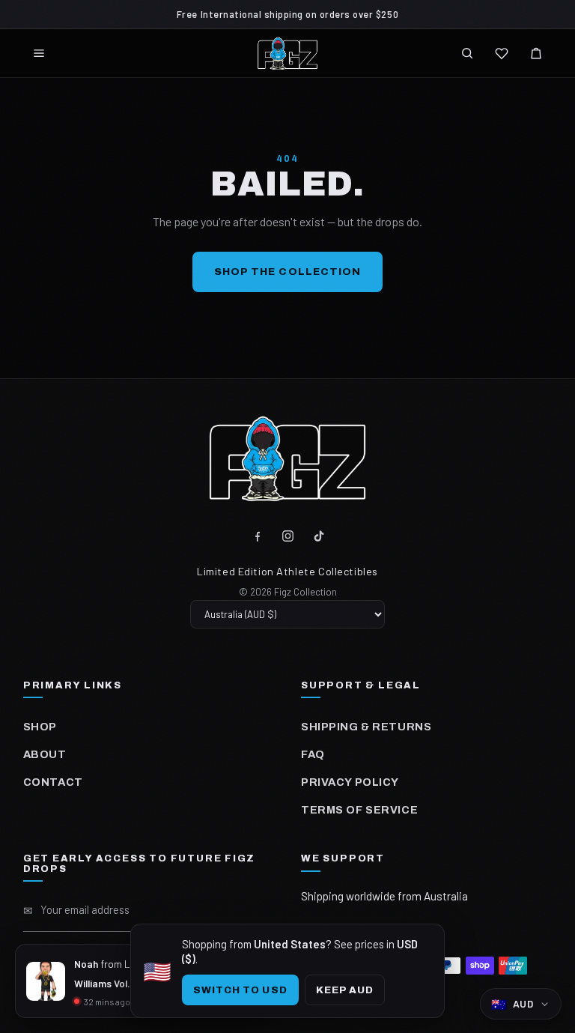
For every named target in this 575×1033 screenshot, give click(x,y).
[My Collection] (501, 53)
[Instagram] (288, 536)
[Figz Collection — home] (288, 53)
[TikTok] (318, 536)
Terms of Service (359, 810)
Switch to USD (240, 990)
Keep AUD (345, 990)
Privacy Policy (350, 782)
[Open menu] (39, 53)
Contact (53, 782)
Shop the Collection (288, 271)
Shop (40, 727)
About (45, 754)
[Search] (467, 53)
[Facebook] (257, 536)
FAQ (313, 754)
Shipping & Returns (366, 727)
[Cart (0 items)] (536, 53)
